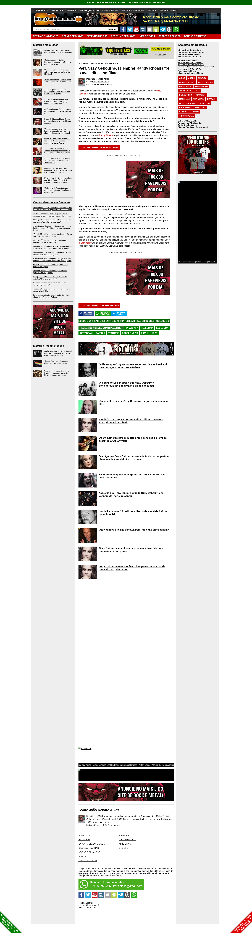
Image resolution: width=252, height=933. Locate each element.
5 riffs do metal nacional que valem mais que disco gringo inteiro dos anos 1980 (56, 101)
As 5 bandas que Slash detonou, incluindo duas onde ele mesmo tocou (57, 111)
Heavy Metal (185, 86)
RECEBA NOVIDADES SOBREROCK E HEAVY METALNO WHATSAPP (9, 923)
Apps (154, 333)
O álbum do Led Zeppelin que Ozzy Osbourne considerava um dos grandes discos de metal (52, 247)
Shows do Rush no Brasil (189, 56)
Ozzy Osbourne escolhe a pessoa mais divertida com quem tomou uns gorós (131, 549)
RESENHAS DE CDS (97, 36)
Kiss (198, 91)
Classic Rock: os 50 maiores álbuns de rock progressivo (56, 362)
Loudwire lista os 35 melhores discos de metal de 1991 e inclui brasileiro (133, 513)
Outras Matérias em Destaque (51, 202)
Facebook (162, 328)
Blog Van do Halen (100, 82)
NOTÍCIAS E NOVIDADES (45, 36)
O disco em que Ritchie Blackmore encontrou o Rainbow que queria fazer (57, 62)
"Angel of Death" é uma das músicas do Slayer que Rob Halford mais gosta (52, 235)
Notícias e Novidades (187, 60)
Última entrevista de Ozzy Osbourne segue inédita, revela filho (133, 402)
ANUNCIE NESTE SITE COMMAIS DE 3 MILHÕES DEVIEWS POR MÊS (243, 923)
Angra (191, 78)
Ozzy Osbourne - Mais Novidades (99, 147)
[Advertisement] (100, 277)
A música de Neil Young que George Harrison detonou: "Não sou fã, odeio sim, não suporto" (52, 259)
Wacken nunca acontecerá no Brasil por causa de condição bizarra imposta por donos (56, 373)
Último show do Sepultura (189, 50)
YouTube (113, 333)
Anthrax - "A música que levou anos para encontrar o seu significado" (50, 241)
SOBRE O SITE (40, 10)
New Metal (198, 99)
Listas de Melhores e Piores (190, 73)
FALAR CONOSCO (169, 10)
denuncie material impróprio (145, 873)
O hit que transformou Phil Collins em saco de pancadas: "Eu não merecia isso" (52, 221)
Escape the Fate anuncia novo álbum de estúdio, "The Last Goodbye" (50, 278)
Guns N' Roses (205, 82)
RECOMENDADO (127, 840)
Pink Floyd (204, 103)
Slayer (183, 112)
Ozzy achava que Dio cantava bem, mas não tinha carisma (134, 529)
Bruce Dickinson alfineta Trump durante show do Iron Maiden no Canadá (57, 121)
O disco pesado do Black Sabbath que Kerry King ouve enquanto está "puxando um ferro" (58, 353)
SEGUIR (152, 10)
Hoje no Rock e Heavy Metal (190, 63)
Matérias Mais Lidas (45, 44)
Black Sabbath (85, 243)
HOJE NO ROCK (147, 36)
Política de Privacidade (110, 876)
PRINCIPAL (124, 835)
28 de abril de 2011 (105, 84)
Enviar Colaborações (187, 125)
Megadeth (201, 95)
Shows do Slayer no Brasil (189, 54)
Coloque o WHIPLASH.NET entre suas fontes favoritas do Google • (151, 321)
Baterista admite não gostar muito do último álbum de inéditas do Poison (51, 296)
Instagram (86, 333)
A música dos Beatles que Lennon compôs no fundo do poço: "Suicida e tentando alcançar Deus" (52, 228)
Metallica (184, 99)
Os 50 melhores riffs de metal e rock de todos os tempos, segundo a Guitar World (57, 141)
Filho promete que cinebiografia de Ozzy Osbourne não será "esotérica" (132, 476)
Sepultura (200, 107)
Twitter (100, 333)
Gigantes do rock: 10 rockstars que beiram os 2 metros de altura (58, 51)
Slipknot (194, 112)
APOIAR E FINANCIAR (133, 10)
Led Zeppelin (185, 95)
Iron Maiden (201, 86)
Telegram (147, 328)
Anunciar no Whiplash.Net (189, 123)
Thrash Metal (186, 116)
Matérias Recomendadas (48, 345)
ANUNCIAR (57, 10)
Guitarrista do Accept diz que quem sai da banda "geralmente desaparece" (57, 190)
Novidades (83, 63)
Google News (130, 333)
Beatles (202, 78)
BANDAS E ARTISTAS (195, 36)
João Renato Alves (99, 79)
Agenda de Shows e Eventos (191, 65)
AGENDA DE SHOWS (72, 36)
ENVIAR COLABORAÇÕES (80, 10)
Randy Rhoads (111, 63)
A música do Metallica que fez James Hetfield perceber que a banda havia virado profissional (57, 150)
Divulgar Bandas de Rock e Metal (193, 127)
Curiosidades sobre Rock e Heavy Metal (196, 67)
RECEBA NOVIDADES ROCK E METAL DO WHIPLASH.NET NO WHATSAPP (126, 2)
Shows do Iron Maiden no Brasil (192, 52)
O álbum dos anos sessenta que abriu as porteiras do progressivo (50, 272)
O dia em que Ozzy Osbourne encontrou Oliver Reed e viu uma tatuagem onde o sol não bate (52, 209)
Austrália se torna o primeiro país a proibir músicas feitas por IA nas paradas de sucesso (52, 215)
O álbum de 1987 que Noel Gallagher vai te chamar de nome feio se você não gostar (58, 170)
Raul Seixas (185, 107)
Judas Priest (186, 91)
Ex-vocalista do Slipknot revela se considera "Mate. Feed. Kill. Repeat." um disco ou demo (58, 180)
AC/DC (182, 78)
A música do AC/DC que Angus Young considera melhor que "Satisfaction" (57, 160)
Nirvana (211, 99)
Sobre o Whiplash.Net (187, 121)
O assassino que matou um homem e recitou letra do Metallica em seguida (52, 253)
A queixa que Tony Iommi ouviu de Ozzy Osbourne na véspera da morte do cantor (131, 494)
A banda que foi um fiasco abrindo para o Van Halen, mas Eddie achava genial (57, 91)
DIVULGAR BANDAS (107, 10)
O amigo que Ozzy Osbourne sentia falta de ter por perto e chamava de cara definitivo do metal (134, 458)
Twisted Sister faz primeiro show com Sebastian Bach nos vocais (57, 81)
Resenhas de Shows (187, 71)
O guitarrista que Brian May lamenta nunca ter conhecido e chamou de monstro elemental (57, 131)
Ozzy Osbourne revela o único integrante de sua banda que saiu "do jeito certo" (132, 568)
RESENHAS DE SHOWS (123, 36)
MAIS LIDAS (125, 844)
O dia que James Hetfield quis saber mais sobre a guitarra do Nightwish (57, 72)
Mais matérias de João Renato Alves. (103, 825)
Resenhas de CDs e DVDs (189, 69)
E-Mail (144, 333)
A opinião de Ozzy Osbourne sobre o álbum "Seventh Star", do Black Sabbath (131, 421)
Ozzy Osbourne (96, 63)
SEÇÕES (170, 36)
